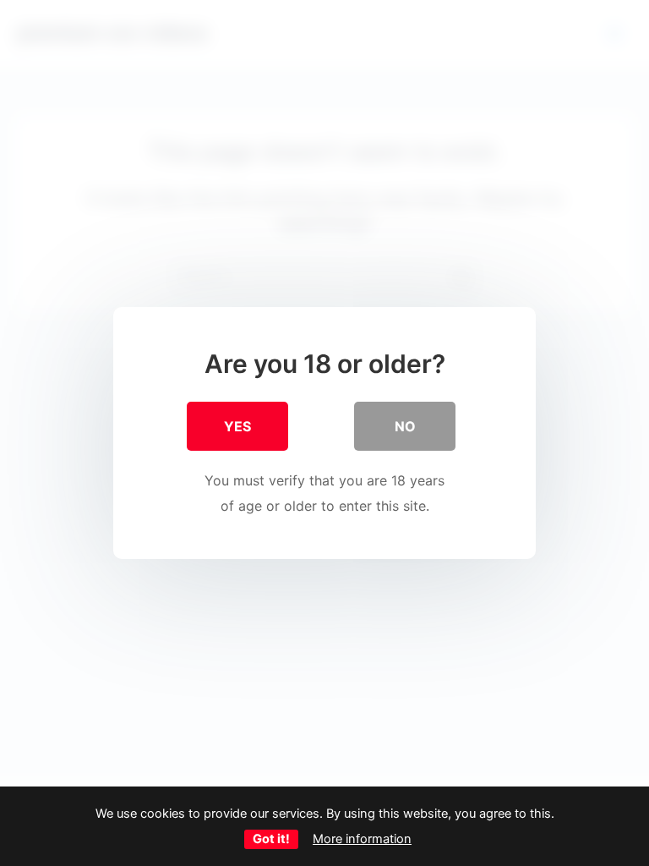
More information (362, 839)
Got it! (271, 839)
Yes (237, 426)
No (405, 426)
